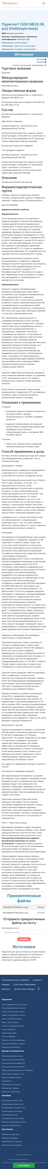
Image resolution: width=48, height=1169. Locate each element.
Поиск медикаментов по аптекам (14, 1008)
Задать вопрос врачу (9, 1033)
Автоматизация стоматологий (12, 1104)
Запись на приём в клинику (12, 1019)
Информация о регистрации (14, 42)
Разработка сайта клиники (11, 1125)
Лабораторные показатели (11, 1084)
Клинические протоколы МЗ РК (13, 1060)
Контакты (6, 989)
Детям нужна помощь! (24, 989)
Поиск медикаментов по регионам (14, 1004)
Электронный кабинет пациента (13, 1043)
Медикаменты (7, 1081)
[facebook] (38, 989)
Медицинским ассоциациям (12, 1145)
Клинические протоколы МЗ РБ (13, 1067)
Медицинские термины (10, 1088)
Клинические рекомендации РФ (13, 1063)
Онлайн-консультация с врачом (13, 1012)
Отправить (24, 939)
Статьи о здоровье (8, 1036)
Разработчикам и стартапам (12, 1141)
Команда (5, 984)
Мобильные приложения (11, 1047)
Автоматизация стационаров (12, 1111)
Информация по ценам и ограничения (19, 49)
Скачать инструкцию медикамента (28, 65)
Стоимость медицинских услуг (13, 1026)
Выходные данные (24, 1155)
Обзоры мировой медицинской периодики (17, 1070)
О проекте (37, 980)
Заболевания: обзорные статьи (13, 1074)
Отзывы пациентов (8, 1029)
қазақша (41, 62)
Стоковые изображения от (18, 1159)
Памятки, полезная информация (13, 1040)
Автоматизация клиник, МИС (12, 1100)
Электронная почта (10, 928)
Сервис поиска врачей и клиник (13, 1015)
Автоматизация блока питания (13, 1118)
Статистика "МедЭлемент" (25, 984)
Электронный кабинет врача (12, 1056)
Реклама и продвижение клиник (13, 1122)
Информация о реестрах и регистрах (18, 46)
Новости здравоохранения (11, 1077)
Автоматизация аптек (9, 1115)
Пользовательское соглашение (15, 980)
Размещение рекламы (10, 1138)
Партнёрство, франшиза (10, 1134)
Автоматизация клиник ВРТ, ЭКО (13, 1108)
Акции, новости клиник (10, 1022)
